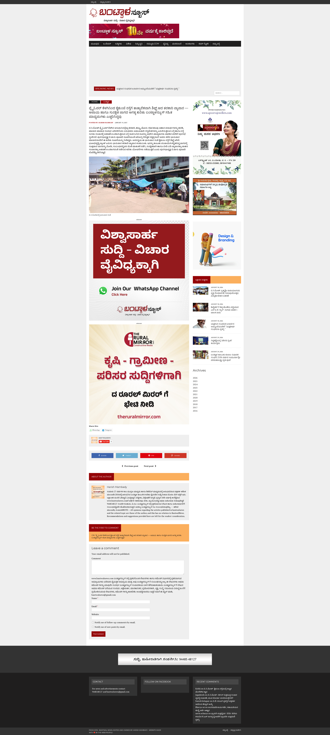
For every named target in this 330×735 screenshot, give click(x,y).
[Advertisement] (165, 67)
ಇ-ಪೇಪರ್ (107, 44)
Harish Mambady (106, 123)
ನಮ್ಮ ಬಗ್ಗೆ (93, 2)
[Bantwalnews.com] (165, 14)
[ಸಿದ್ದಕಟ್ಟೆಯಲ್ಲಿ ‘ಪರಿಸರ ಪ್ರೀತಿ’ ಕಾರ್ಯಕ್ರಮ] (200, 343)
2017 (195, 407)
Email (94, 606)
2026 (195, 377)
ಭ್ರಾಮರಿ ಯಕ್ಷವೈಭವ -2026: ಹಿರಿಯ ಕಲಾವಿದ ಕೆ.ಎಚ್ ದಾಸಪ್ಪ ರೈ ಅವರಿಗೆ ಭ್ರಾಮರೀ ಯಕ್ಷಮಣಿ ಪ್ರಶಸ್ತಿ (216, 716)
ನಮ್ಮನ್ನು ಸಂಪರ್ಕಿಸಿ (105, 2)
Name (94, 598)
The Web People (105, 732)
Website (95, 614)
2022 (195, 391)
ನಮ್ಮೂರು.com (153, 44)
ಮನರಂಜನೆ (176, 44)
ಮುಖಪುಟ (95, 44)
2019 (195, 400)
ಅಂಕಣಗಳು (190, 44)
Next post (149, 466)
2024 (195, 384)
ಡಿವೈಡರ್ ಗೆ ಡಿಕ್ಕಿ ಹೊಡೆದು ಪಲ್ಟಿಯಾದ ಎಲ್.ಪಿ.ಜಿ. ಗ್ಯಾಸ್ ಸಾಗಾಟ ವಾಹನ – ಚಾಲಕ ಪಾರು (225, 310)
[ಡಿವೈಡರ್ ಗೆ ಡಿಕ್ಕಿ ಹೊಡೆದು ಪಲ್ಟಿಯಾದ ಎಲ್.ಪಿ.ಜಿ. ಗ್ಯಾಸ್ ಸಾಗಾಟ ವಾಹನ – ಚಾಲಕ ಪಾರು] (200, 309)
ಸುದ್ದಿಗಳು (118, 44)
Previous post (131, 466)
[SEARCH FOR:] (227, 93)
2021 (195, 394)
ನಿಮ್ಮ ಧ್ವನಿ (139, 44)
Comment (96, 558)
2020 (195, 397)
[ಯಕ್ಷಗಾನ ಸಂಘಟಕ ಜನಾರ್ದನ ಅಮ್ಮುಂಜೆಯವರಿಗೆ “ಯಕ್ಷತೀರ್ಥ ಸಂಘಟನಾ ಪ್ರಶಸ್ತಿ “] (200, 326)
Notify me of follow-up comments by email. (115, 622)
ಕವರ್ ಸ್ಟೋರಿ (204, 44)
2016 (195, 410)
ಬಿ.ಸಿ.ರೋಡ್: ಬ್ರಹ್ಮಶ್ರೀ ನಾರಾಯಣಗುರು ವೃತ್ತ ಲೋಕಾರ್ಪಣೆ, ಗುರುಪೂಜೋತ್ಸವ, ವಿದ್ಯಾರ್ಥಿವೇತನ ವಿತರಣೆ (225, 293)
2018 (195, 404)
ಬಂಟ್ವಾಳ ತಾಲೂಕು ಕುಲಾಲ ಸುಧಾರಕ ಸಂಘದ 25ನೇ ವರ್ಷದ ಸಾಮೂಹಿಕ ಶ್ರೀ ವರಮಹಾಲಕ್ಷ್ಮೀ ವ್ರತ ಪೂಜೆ (225, 357)
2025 (195, 381)
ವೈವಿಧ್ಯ (165, 44)
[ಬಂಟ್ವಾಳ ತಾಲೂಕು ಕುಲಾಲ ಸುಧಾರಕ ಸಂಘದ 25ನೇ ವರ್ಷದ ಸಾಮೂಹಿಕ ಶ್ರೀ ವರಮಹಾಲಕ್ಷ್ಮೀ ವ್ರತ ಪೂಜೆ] (200, 357)
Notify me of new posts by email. (110, 627)
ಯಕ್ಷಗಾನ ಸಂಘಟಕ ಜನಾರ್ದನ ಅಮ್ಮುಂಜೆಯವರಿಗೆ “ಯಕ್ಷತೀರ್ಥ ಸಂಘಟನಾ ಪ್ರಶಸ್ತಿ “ (223, 327)
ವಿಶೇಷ (128, 44)
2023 (195, 387)
